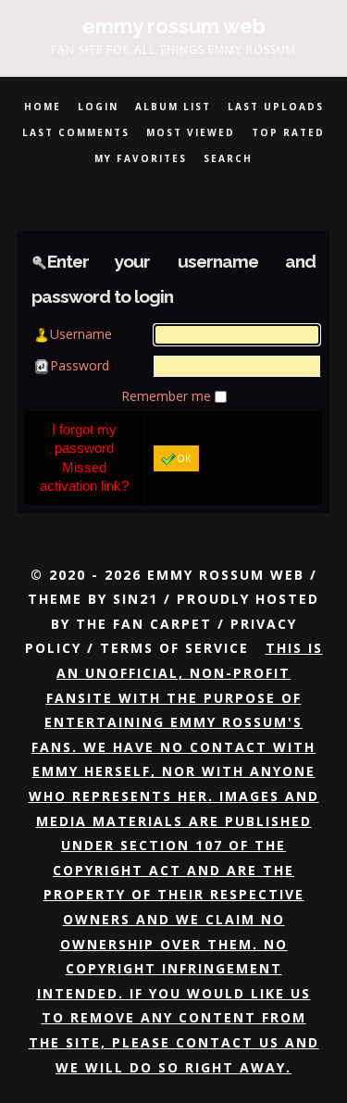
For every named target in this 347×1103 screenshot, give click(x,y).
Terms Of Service (174, 648)
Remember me (168, 396)
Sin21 (135, 599)
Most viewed (190, 132)
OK (184, 458)
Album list (173, 106)
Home (42, 106)
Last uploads (276, 106)
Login (98, 106)
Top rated (288, 132)
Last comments (76, 132)
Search (228, 158)
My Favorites (140, 158)
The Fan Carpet (144, 624)
